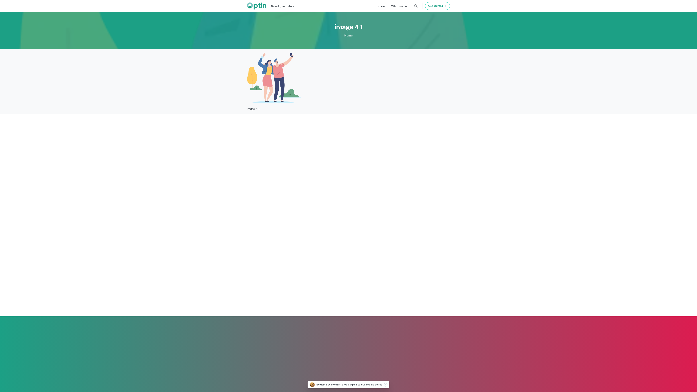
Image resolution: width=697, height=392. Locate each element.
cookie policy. (374, 384)
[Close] (386, 385)
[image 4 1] (274, 77)
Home (348, 35)
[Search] (415, 6)
